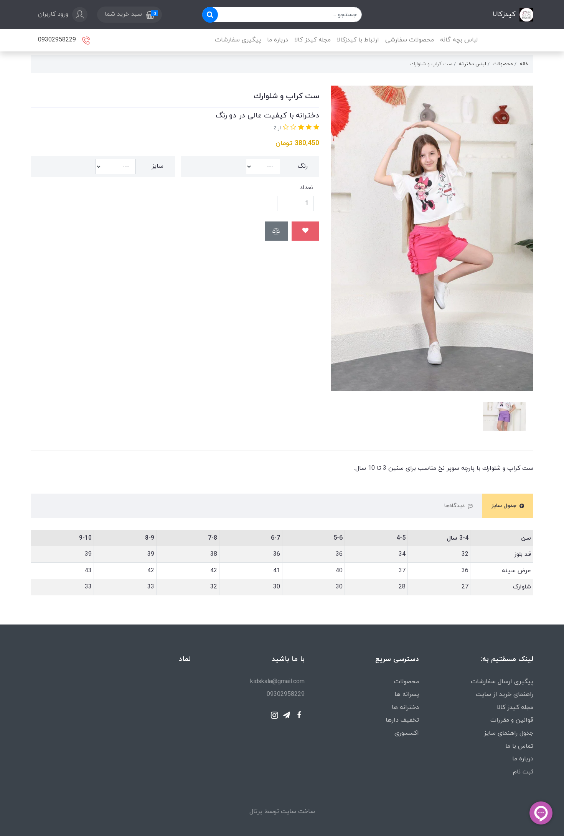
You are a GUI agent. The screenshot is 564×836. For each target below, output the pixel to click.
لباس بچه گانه (459, 40)
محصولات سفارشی (409, 40)
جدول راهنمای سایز (508, 733)
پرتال (255, 811)
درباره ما (277, 40)
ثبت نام (523, 772)
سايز (157, 166)
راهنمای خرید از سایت (504, 694)
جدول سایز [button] (503, 505)
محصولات (406, 681)
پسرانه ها (406, 694)
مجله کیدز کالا (312, 40)
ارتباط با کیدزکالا (358, 40)
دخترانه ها (405, 707)
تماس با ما (519, 746)
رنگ (303, 166)
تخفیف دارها (402, 720)
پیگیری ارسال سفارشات (502, 681)
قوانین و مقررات (511, 720)
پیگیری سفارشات (238, 40)
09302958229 (58, 39)
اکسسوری (406, 733)
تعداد (306, 187)
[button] (129, 15)
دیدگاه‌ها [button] (454, 505)
